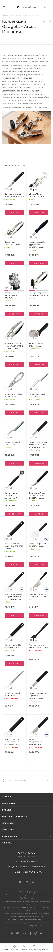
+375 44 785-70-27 (27, 853)
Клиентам (7, 843)
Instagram (26, 882)
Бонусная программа (14, 816)
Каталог (6, 797)
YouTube (33, 882)
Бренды (6, 810)
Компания (8, 830)
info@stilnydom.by (28, 861)
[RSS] (44, 21)
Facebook (20, 882)
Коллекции (8, 803)
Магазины (8, 823)
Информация (9, 836)
